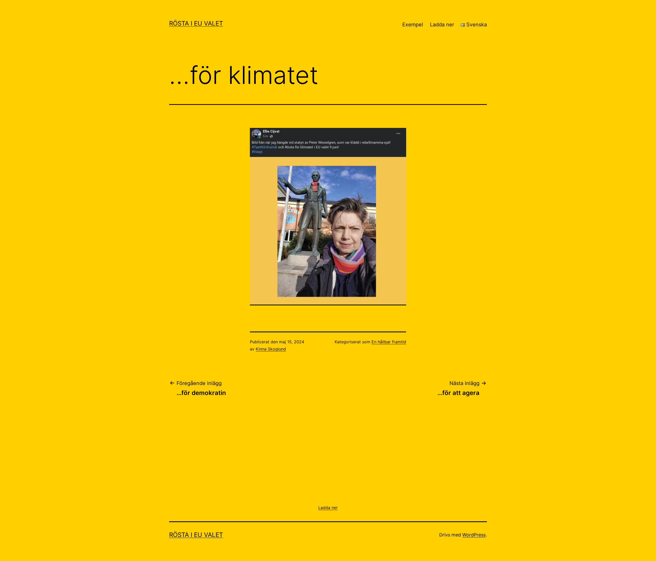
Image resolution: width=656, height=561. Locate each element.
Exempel (412, 24)
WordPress (474, 534)
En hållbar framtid (389, 341)
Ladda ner (442, 24)
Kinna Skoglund (271, 348)
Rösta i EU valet (196, 23)
